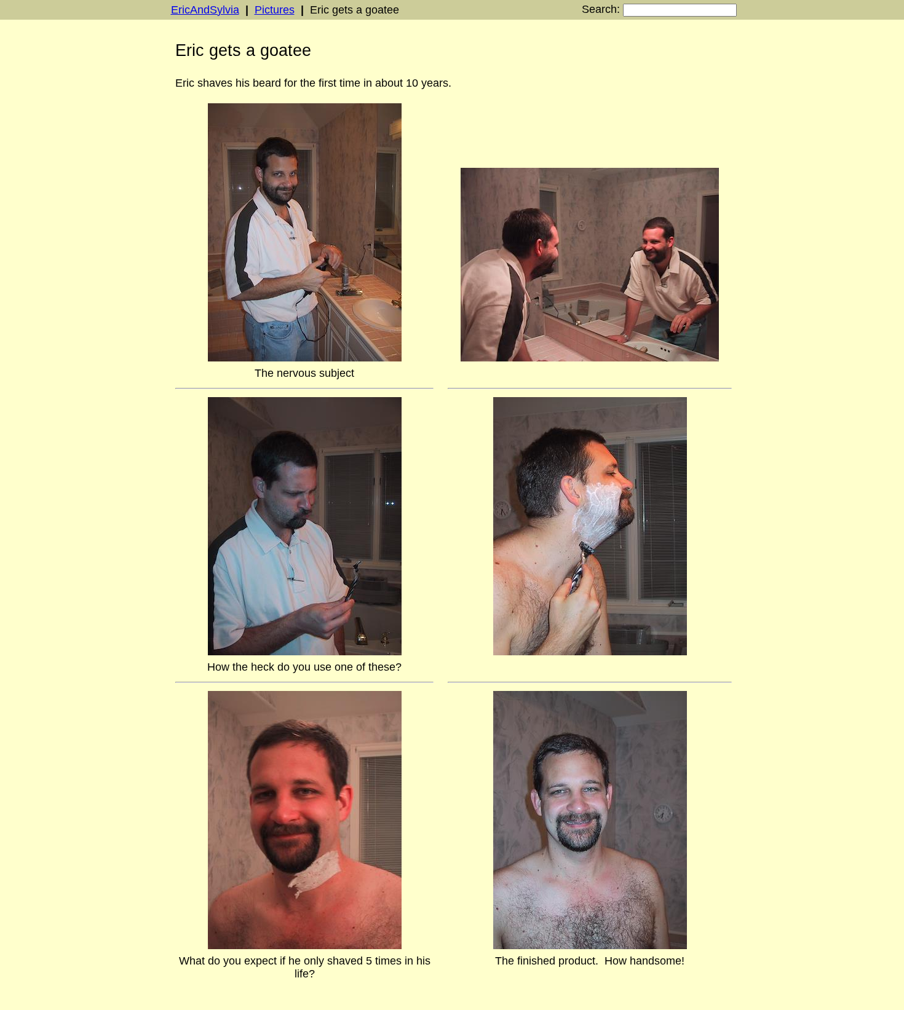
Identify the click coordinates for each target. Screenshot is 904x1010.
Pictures (275, 10)
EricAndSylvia (205, 10)
